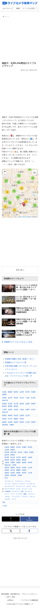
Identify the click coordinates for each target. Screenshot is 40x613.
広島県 (22, 415)
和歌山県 (5, 412)
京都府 (16, 409)
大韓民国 (7, 491)
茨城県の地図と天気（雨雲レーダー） (20, 359)
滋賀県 (10, 409)
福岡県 (4, 422)
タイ (30, 489)
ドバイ (12, 494)
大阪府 (22, 409)
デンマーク (28, 491)
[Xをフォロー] (11, 531)
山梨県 (27, 404)
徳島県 (4, 419)
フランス (25, 496)
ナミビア (19, 494)
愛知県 (16, 406)
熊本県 (22, 422)
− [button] (5, 174)
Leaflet (19, 217)
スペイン (25, 489)
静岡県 (10, 406)
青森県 (10, 392)
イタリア (22, 484)
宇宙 (3, 502)
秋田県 (16, 392)
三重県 (4, 409)
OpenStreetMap (26, 217)
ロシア (14, 499)
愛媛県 (16, 419)
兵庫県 (27, 409)
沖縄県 (11, 425)
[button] (37, 8)
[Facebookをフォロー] (29, 531)
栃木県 (10, 398)
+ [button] (5, 171)
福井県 (22, 404)
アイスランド (9, 481)
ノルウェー (31, 494)
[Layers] (34, 172)
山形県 (22, 392)
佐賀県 (10, 422)
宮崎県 (33, 422)
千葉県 (27, 398)
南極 (24, 494)
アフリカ (28, 481)
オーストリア (20, 486)
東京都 (33, 398)
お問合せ (10, 600)
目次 (18, 270)
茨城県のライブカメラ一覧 (15, 362)
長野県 (33, 404)
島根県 (10, 415)
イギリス (15, 484)
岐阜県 (4, 406)
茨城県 (4, 398)
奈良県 (33, 409)
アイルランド (19, 481)
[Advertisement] (20, 39)
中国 (22, 491)
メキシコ (32, 496)
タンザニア (15, 491)
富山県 (10, 404)
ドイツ (7, 494)
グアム (34, 486)
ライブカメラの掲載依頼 (29, 600)
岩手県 (27, 392)
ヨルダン (7, 499)
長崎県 (16, 422)
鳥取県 (4, 415)
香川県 (10, 419)
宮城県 (33, 392)
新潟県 (4, 404)
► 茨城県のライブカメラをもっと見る (17, 342)
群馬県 (16, 398)
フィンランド (16, 496)
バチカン (7, 496)
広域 (6, 478)
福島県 (4, 394)
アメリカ (7, 484)
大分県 (27, 422)
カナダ (28, 486)
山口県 (27, 415)
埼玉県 (22, 398)
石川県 (16, 404)
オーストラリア (10, 486)
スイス (18, 489)
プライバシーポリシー (29, 594)
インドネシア (30, 484)
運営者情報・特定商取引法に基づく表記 (10, 595)
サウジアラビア (10, 489)
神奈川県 (5, 400)
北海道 (4, 392)
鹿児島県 (5, 425)
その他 (4, 506)
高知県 (22, 419)
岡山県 (16, 415)
